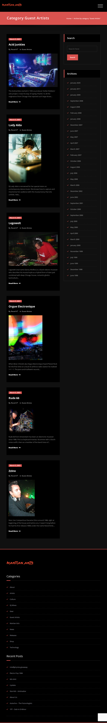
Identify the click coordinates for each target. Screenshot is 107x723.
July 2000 (73, 221)
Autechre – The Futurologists (21, 703)
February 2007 (75, 155)
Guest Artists (27, 49)
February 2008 (75, 113)
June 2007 (74, 131)
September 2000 (76, 215)
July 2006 (73, 173)
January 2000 (75, 245)
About (12, 587)
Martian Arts (14, 623)
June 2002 (74, 197)
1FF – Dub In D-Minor (18, 709)
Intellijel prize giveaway (19, 667)
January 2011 (75, 89)
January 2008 (75, 119)
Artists (12, 593)
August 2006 (75, 167)
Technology (14, 647)
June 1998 (74, 275)
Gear (11, 611)
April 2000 (74, 233)
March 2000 (74, 239)
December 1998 (76, 269)
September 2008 (76, 101)
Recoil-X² (14, 49)
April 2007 (74, 143)
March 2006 (74, 185)
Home (68, 18)
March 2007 (74, 149)
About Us (13, 697)
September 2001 (76, 203)
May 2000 (74, 227)
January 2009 (75, 95)
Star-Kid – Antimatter (18, 691)
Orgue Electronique (22, 306)
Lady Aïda (15, 125)
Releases (13, 635)
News (12, 629)
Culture (13, 599)
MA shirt (13, 679)
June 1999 (74, 263)
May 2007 (74, 137)
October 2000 (75, 209)
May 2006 (74, 179)
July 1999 (73, 257)
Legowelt (15, 223)
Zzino (12, 471)
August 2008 (75, 107)
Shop (12, 641)
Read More (13, 102)
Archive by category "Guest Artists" (87, 18)
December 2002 (76, 191)
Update (13, 685)
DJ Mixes (13, 605)
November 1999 (76, 251)
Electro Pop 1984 (16, 673)
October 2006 (75, 161)
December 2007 (76, 125)
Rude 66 (14, 398)
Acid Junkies (17, 44)
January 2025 (75, 83)
